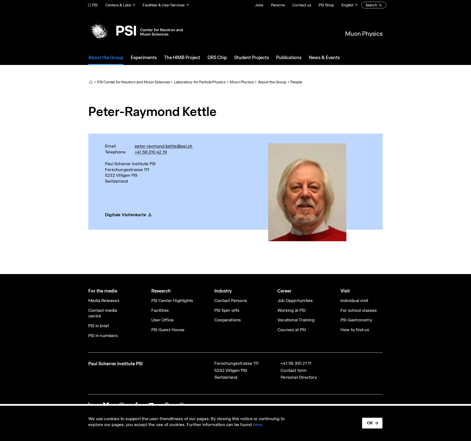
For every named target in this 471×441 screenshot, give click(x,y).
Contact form (294, 370)
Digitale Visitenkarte (125, 214)
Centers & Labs (118, 5)
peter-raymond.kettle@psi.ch (163, 146)
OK (370, 422)
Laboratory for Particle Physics (200, 82)
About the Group (272, 82)
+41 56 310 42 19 (151, 152)
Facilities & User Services (164, 5)
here (257, 424)
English (347, 5)
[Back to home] (135, 30)
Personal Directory (299, 377)
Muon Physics (364, 33)
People (296, 82)
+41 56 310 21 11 (296, 363)
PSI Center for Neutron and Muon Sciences (133, 82)
